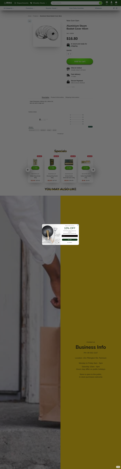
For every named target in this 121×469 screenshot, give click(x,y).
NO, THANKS (69, 242)
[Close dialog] (77, 225)
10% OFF (70, 239)
